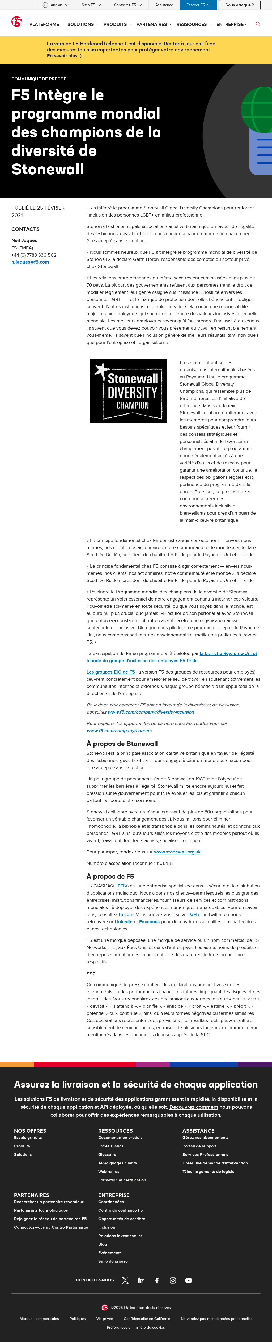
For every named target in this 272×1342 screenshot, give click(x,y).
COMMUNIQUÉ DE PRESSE (38, 78)
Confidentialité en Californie (147, 1319)
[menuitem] (55, 5)
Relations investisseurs (120, 1236)
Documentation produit (120, 1137)
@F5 (194, 914)
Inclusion (106, 1227)
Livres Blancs (111, 1146)
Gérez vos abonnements (205, 1137)
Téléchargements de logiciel (209, 1171)
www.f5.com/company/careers (119, 730)
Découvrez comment (193, 1107)
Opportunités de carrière (121, 1219)
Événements (110, 1252)
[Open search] (258, 24)
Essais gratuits (28, 1137)
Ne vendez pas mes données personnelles (217, 1319)
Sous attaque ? (240, 5)
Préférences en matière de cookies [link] (136, 1327)
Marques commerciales (39, 1319)
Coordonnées (111, 1202)
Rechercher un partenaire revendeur (49, 1202)
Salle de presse (113, 1261)
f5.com (126, 914)
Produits (22, 1146)
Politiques (78, 1319)
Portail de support (199, 1146)
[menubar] (136, 5)
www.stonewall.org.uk (177, 852)
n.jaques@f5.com (30, 262)
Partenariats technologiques (41, 1210)
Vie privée (104, 1319)
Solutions (23, 1154)
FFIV (123, 886)
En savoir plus (62, 56)
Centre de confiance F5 (120, 1210)
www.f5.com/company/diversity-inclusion (151, 712)
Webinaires (109, 1171)
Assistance (164, 5)
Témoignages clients (117, 1163)
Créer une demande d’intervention (215, 1163)
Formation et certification (122, 1180)
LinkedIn (124, 922)
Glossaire (107, 1154)
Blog (102, 1244)
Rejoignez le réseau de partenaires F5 (50, 1219)
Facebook (149, 922)
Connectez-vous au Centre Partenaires (51, 1227)
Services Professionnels (205, 1154)
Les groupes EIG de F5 (111, 672)
